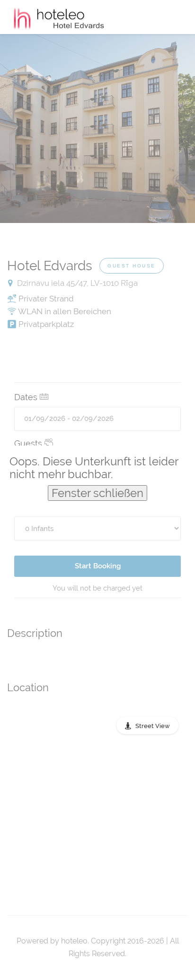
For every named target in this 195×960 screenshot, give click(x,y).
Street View (152, 725)
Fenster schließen (97, 493)
